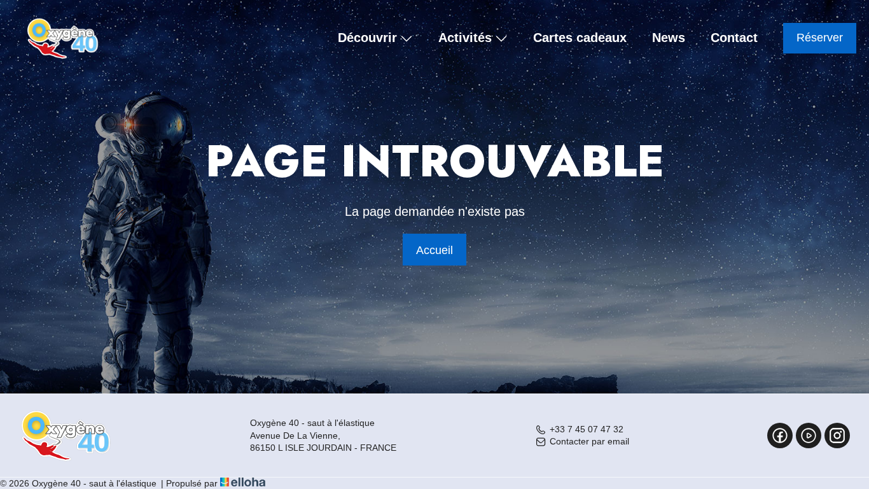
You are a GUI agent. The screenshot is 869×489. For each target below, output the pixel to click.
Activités (465, 38)
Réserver (819, 37)
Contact (734, 38)
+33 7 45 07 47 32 (586, 429)
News (668, 38)
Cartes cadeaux (580, 38)
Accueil (434, 250)
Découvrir (367, 38)
